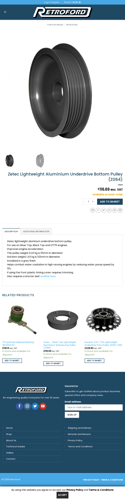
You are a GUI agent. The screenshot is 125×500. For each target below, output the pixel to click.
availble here (48, 276)
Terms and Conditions (80, 446)
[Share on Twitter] (103, 210)
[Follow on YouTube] (42, 406)
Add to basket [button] (12, 360)
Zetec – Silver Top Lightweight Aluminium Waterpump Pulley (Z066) (59, 345)
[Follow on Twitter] (35, 406)
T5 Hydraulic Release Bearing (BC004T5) (18, 343)
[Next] (122, 336)
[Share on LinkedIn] (120, 210)
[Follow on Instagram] (27, 406)
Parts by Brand (55, 24)
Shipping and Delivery (79, 427)
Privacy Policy (75, 440)
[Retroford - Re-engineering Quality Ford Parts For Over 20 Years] (62, 12)
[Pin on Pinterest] (114, 210)
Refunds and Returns (79, 434)
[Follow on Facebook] (19, 406)
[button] (72, 2)
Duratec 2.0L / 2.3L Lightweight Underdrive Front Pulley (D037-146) (103, 343)
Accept (62, 494)
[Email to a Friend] (109, 210)
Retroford (72, 24)
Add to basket (110, 201)
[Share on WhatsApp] (92, 210)
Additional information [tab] (36, 231)
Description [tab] (11, 231)
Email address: (73, 401)
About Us (11, 440)
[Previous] (2, 336)
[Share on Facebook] (98, 210)
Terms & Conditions (101, 490)
